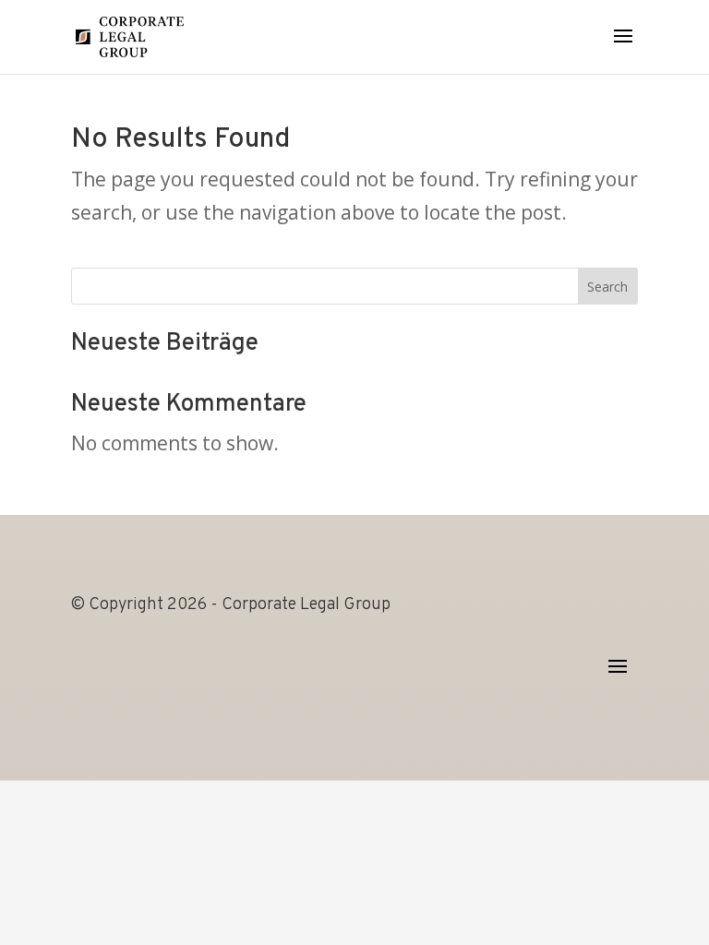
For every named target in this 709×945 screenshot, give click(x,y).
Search (607, 286)
